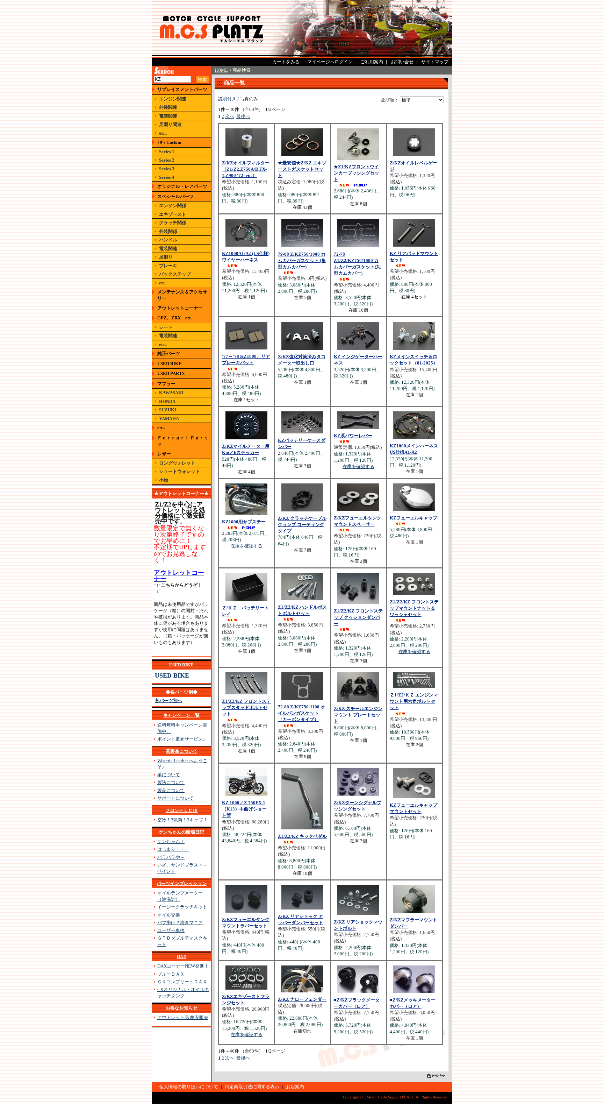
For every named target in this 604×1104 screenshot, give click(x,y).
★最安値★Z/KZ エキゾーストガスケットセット (302, 169)
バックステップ (175, 274)
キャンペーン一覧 (181, 715)
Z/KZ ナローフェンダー (302, 999)
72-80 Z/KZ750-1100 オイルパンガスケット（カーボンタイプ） (301, 713)
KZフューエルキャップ (413, 518)
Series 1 (166, 151)
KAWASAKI (171, 392)
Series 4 (166, 177)
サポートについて (175, 798)
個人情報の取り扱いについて (188, 1086)
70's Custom (169, 142)
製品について (171, 790)
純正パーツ (168, 353)
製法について (171, 782)
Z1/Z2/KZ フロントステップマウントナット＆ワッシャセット (414, 608)
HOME (221, 70)
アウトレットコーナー (180, 308)
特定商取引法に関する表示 (252, 1086)
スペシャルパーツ (175, 196)
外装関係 (168, 231)
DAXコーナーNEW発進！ (183, 966)
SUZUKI (167, 409)
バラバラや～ (171, 857)
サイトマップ (434, 61)
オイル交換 (168, 915)
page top (438, 1075)
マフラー (166, 383)
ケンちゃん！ (171, 841)
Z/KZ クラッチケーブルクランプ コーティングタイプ (302, 524)
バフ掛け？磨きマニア (180, 922)
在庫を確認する (358, 466)
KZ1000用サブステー (244, 521)
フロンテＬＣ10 (181, 810)
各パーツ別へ (168, 700)
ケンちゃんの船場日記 (181, 832)
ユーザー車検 (171, 930)
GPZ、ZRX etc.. (175, 317)
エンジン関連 (172, 98)
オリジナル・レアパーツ (182, 186)
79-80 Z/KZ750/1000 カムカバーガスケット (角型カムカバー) (302, 260)
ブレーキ (168, 265)
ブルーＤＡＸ (171, 974)
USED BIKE (169, 363)
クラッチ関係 (172, 222)
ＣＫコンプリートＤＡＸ (182, 981)
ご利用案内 (371, 61)
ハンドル (168, 239)
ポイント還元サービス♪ (181, 739)
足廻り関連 (170, 124)
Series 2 (166, 160)
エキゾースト (172, 214)
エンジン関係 (172, 205)
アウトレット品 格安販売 (182, 1017)
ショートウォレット (179, 471)
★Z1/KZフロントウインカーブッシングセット (356, 173)
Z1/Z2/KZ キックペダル (302, 836)
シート (166, 327)
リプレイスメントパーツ (182, 89)
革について (168, 774)
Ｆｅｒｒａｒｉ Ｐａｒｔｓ (182, 440)
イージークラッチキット (182, 907)
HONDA (167, 401)
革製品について (181, 751)
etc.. (163, 133)
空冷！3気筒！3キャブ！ (182, 819)
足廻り (166, 257)
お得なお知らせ (181, 1008)
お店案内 (295, 1086)
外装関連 (168, 107)
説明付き (227, 98)
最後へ (243, 116)
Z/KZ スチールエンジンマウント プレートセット (358, 715)
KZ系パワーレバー (353, 435)
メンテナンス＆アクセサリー (182, 294)
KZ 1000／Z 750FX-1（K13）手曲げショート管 (244, 809)
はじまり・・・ (173, 849)
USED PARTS (171, 373)
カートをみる (286, 61)
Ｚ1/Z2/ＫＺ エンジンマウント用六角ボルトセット (414, 701)
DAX (181, 956)
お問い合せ (402, 61)
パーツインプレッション (182, 883)
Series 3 (166, 168)
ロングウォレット (177, 463)
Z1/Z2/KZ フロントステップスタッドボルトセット (246, 707)
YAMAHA (169, 418)
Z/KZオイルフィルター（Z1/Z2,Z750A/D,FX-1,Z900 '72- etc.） (245, 169)
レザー (164, 454)
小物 (163, 480)
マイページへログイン (330, 61)
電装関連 (168, 116)
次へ (229, 116)
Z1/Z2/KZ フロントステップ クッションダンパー (358, 617)
